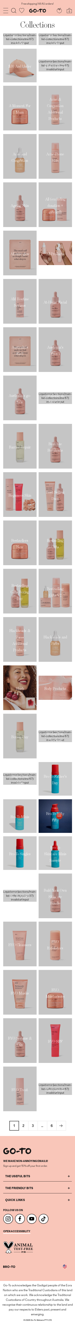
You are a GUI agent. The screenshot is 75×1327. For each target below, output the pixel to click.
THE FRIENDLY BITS (19, 1188)
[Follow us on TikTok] (43, 1218)
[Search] (13, 10)
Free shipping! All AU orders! (37, 3)
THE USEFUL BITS (17, 1176)
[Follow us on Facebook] (19, 1218)
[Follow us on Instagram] (8, 1218)
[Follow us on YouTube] (31, 1218)
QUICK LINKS (15, 1200)
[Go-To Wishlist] (21, 10)
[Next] (61, 1125)
